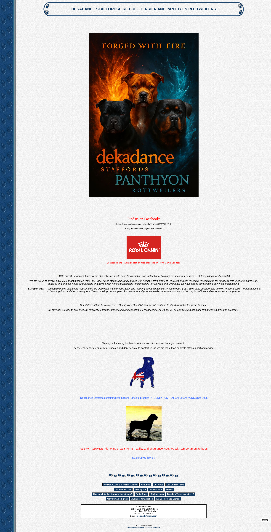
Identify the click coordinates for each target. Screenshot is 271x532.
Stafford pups (157, 494)
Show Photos (155, 489)
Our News (158, 485)
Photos (169, 489)
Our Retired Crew (123, 489)
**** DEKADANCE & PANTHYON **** (121, 485)
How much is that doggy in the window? (112, 494)
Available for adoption (142, 499)
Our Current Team (175, 485)
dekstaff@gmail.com (147, 516)
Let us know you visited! (168, 499)
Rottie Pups (141, 494)
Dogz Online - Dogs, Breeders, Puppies (144, 527)
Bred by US (140, 489)
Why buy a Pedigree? (117, 499)
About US (145, 485)
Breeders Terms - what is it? (180, 494)
